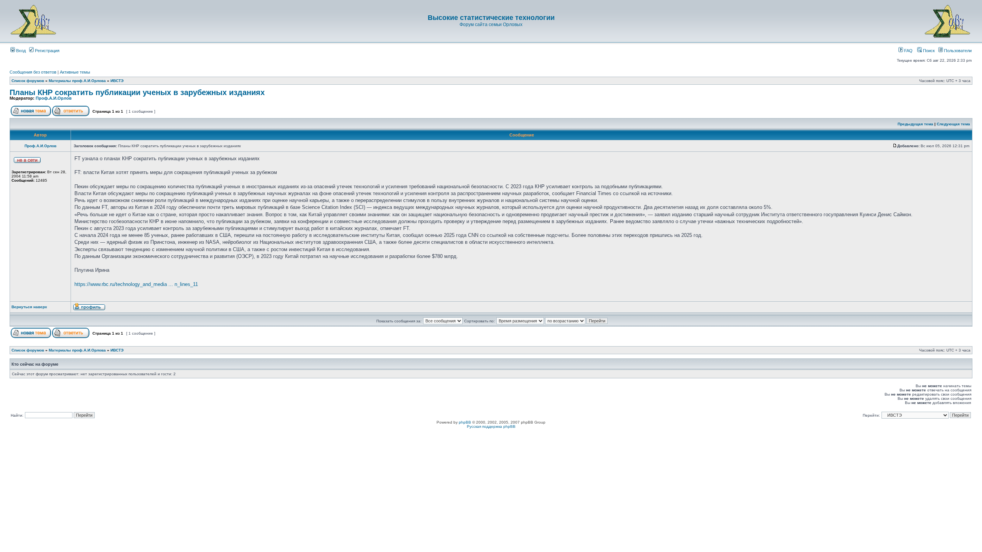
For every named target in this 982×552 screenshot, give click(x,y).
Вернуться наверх (29, 307)
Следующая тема (953, 124)
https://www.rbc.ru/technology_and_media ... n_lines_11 (136, 284)
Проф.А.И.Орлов (54, 98)
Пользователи (957, 50)
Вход (20, 50)
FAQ (908, 50)
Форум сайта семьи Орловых (491, 24)
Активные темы (75, 72)
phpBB (465, 422)
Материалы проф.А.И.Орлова (77, 81)
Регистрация (46, 50)
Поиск (928, 50)
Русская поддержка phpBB (491, 426)
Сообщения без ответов (33, 72)
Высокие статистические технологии (491, 17)
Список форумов (28, 81)
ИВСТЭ (117, 81)
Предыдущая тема (915, 124)
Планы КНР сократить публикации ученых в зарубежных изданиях (137, 92)
